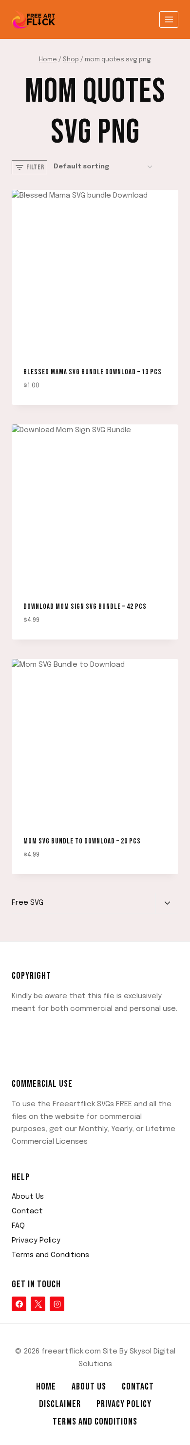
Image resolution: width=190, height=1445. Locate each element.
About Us (28, 1197)
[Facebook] (19, 1304)
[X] (38, 1304)
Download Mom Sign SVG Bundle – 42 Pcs (85, 606)
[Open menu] (168, 19)
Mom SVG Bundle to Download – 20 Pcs (82, 841)
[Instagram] (57, 1304)
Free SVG (27, 903)
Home (46, 1386)
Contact (27, 1211)
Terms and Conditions (50, 1255)
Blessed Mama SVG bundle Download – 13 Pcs (92, 372)
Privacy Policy (36, 1240)
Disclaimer (60, 1404)
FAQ (18, 1226)
